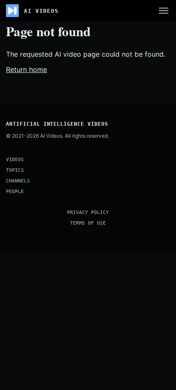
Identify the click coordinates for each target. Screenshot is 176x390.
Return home (26, 69)
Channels (18, 181)
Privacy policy (88, 212)
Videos (15, 159)
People (15, 191)
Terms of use (88, 223)
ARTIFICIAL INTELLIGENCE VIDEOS (57, 124)
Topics (15, 170)
